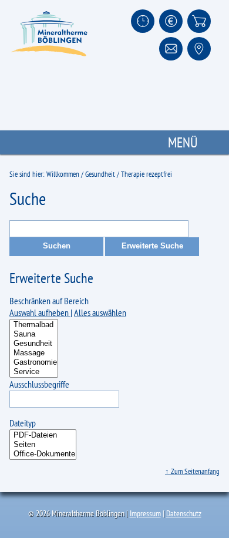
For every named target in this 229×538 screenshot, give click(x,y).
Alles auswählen (100, 312)
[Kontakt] (171, 48)
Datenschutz (183, 513)
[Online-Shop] (199, 21)
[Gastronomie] (34, 362)
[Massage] (34, 353)
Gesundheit (100, 174)
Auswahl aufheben (39, 312)
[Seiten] (43, 444)
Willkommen (62, 174)
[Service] (34, 371)
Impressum (145, 513)
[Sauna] (34, 334)
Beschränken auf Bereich (49, 301)
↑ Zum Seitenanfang (192, 471)
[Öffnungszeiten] (142, 21)
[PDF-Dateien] (43, 435)
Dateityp (22, 423)
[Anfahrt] (199, 48)
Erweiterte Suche (152, 245)
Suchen (56, 245)
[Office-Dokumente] (43, 454)
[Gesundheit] (34, 343)
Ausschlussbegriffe (39, 384)
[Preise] (171, 21)
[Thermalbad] (34, 324)
